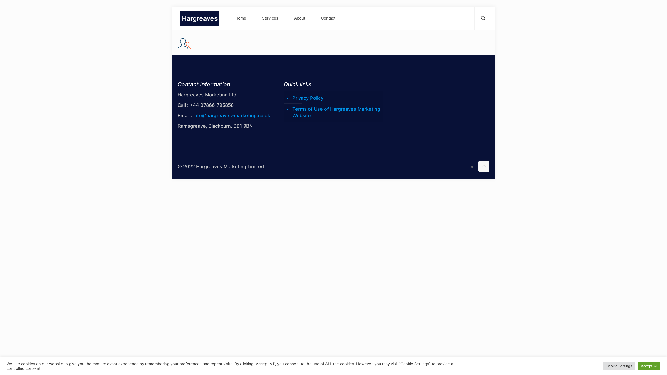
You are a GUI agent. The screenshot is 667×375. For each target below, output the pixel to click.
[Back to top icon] (483, 166)
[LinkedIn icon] (471, 166)
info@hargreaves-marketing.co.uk (231, 115)
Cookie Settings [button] (619, 366)
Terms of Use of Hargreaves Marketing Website (336, 112)
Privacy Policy (307, 98)
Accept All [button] (649, 366)
